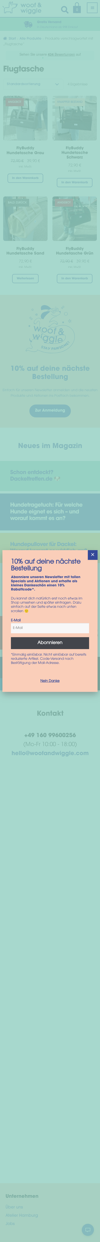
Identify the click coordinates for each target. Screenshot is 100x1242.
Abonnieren (50, 643)
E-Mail (16, 620)
